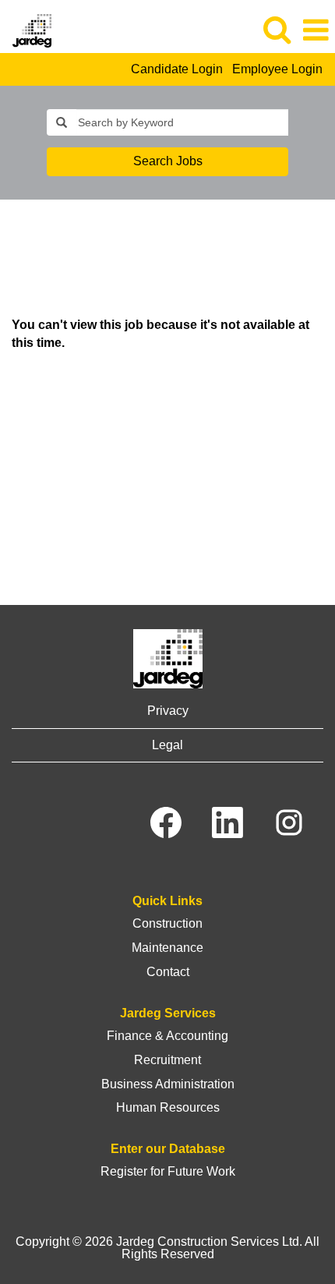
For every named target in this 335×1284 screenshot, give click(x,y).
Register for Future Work (167, 1171)
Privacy (168, 710)
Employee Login (277, 69)
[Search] (276, 29)
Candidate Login (177, 69)
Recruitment (167, 1059)
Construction (167, 923)
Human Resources (168, 1107)
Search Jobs (168, 161)
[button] (315, 30)
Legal (167, 745)
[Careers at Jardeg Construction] (26, 29)
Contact (167, 971)
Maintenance (167, 947)
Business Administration (168, 1084)
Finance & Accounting (167, 1035)
